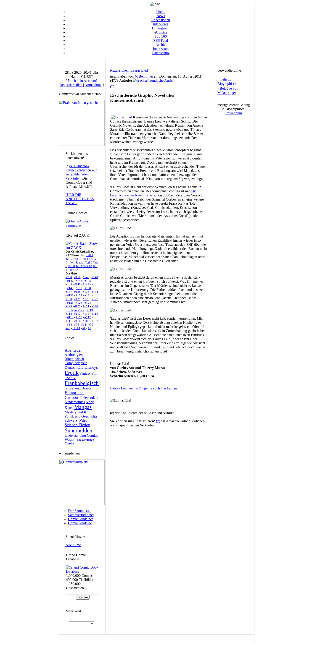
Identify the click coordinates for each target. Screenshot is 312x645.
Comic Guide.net (80, 519)
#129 (77, 299)
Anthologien (74, 355)
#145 (88, 280)
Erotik (72, 373)
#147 (70, 280)
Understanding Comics (81, 435)
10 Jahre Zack (75, 310)
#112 (88, 317)
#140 (70, 288)
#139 (79, 288)
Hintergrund (160, 28)
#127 (95, 299)
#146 (79, 280)
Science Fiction (77, 425)
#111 (69, 321)
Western (70, 439)
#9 (84, 328)
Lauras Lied (139, 70)
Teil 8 (71, 266)
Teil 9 (79, 266)
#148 (95, 277)
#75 (76, 324)
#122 (77, 306)
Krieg (90, 402)
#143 (77, 284)
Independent (89, 398)
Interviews (160, 24)
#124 (88, 302)
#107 (95, 321)
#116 (86, 313)
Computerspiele (76, 363)
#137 (69, 291)
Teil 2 (69, 259)
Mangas (83, 407)
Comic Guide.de (80, 523)
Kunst (69, 408)
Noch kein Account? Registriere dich (79, 83)
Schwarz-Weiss (76, 420)
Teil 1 (89, 255)
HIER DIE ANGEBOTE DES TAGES (80, 199)
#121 (86, 306)
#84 (69, 324)
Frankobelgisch (82, 383)
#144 (69, 284)
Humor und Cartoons (74, 395)
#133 (70, 295)
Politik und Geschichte (81, 416)
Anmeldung (93, 85)
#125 (79, 302)
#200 (69, 277)
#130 (69, 299)
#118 (69, 313)
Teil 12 (73, 270)
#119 (90, 310)
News (160, 16)
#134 (95, 291)
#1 (89, 328)
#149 (86, 277)
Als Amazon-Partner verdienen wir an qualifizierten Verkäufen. (81, 172)
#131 (88, 295)
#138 (88, 288)
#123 (69, 306)
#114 (70, 317)
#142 (86, 284)
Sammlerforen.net (81, 515)
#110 (77, 321)
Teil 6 (88, 262)
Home (160, 12)
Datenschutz (160, 53)
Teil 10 (87, 266)
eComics (160, 32)
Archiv (161, 45)
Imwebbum (233, 113)
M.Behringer (144, 76)
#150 (77, 277)
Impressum (161, 49)
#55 (90, 324)
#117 (77, 313)
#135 (86, 291)
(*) (112, 86)
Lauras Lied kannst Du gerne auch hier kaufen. (144, 388)
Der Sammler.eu (79, 511)
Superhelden (78, 430)
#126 (70, 302)
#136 (77, 291)
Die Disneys (87, 367)
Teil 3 (76, 259)
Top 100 (161, 36)
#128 (86, 299)
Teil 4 (84, 259)
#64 (83, 324)
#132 (79, 295)
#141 (95, 284)
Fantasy (85, 373)
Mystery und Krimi (78, 412)
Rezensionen (160, 20)
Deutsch (71, 367)
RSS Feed (160, 40)
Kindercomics (75, 402)
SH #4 (76, 328)
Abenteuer (73, 350)
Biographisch (74, 359)
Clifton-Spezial (75, 262)
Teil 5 (92, 259)
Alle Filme (73, 545)
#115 (95, 313)
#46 (68, 328)
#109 (86, 321)
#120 (95, 306)
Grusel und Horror (78, 388)
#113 (79, 317)
